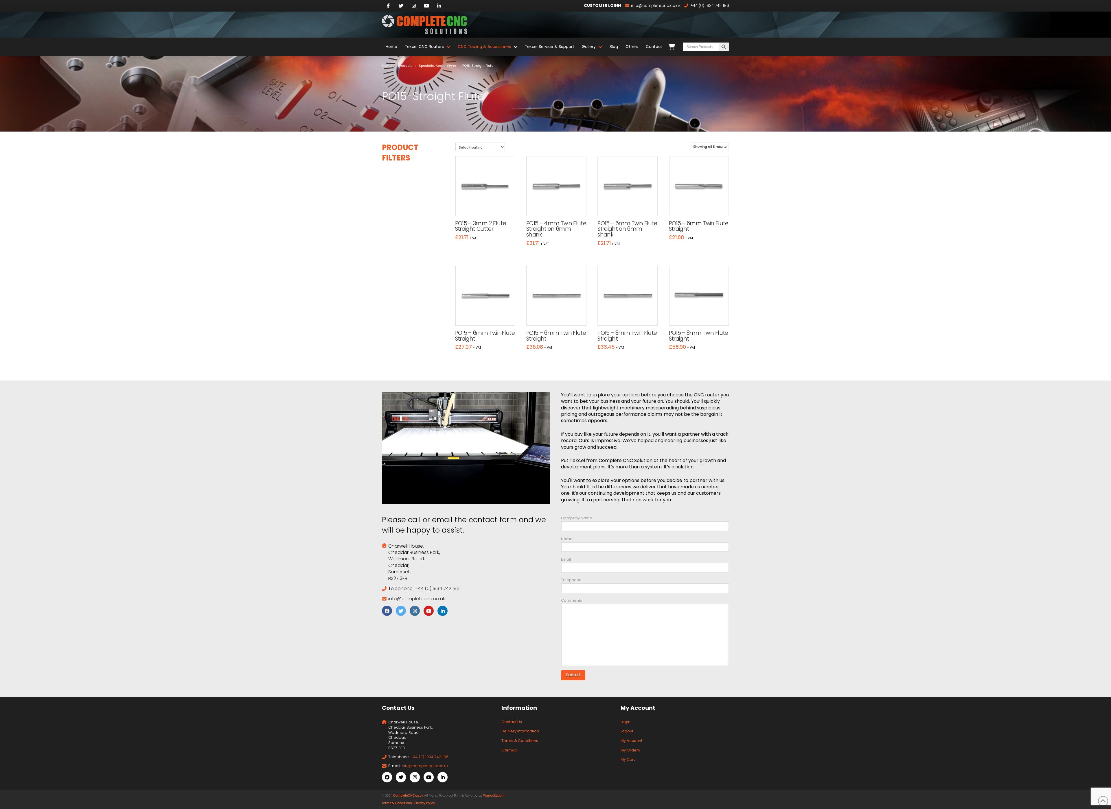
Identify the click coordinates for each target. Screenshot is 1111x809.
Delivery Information (520, 731)
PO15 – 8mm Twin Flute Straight (627, 336)
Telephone (571, 579)
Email (566, 559)
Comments (571, 600)
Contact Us (511, 721)
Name (567, 538)
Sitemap (509, 750)
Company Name (576, 518)
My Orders (630, 750)
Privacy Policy (424, 803)
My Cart (628, 759)
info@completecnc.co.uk (416, 598)
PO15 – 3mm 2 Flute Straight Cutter (480, 226)
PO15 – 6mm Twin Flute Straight (699, 226)
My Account (631, 740)
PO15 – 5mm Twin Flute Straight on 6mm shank (627, 229)
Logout (627, 731)
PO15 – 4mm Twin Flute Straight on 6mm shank (556, 229)
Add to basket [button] (488, 205)
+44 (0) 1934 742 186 (437, 588)
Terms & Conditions (519, 740)
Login (625, 721)
